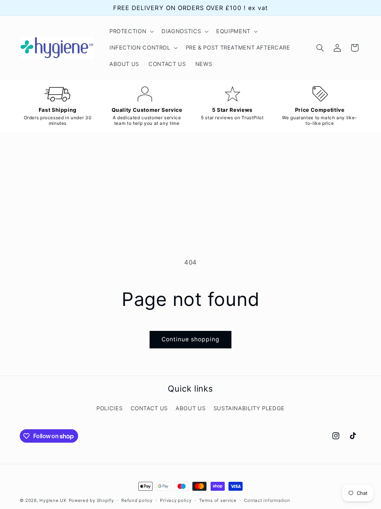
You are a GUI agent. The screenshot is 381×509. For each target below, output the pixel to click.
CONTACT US (149, 408)
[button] (131, 31)
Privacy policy (175, 500)
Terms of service (218, 500)
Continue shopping (190, 339)
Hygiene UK (53, 500)
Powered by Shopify (91, 500)
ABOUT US (190, 408)
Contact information (267, 500)
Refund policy (137, 500)
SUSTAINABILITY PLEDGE (249, 408)
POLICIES (109, 408)
